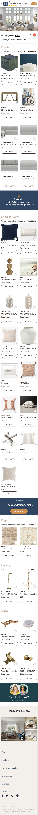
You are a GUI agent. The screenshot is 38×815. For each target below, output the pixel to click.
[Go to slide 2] (20, 32)
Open (34, 3)
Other (4, 610)
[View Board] (13, 729)
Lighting (6, 565)
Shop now (19, 511)
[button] (19, 200)
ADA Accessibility (6, 811)
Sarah (17, 35)
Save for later (29, 82)
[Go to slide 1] (17, 32)
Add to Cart (9, 82)
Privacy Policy (19, 809)
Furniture (6, 47)
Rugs (4, 520)
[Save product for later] (15, 69)
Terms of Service (29, 809)
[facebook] (2, 795)
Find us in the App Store (8, 809)
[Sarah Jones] (2, 36)
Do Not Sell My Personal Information (22, 811)
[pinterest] (17, 795)
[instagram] (12, 795)
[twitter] (7, 795)
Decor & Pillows (10, 216)
